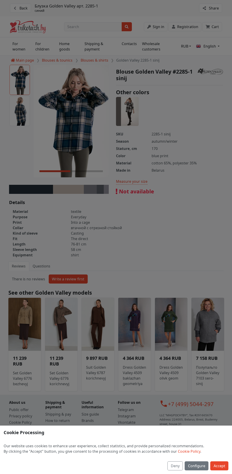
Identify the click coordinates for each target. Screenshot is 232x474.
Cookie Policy (189, 451)
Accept (219, 465)
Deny (175, 465)
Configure (196, 465)
